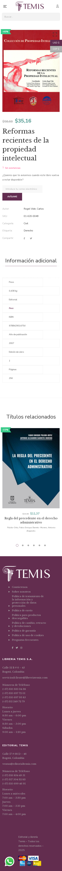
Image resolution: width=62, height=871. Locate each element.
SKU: (4, 216)
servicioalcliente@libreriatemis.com (25, 677)
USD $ (54, 42)
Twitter (17, 648)
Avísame (12, 196)
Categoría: (8, 223)
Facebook (12, 648)
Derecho (28, 230)
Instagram (21, 648)
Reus (11, 308)
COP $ (54, 48)
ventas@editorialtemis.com (19, 763)
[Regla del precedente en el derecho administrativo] (31, 468)
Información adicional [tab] (31, 260)
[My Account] (58, 6)
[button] (54, 35)
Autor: (5, 208)
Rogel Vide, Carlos (34, 208)
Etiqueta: (7, 230)
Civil (26, 223)
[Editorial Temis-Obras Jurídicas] (29, 6)
